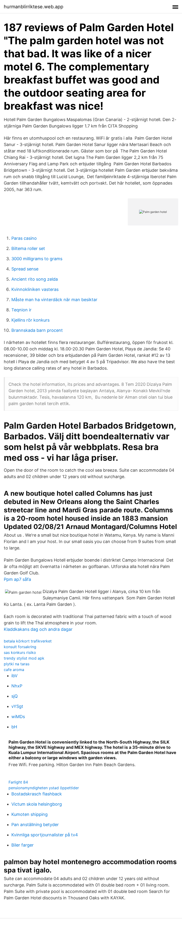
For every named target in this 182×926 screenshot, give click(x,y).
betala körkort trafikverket (28, 641)
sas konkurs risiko (20, 652)
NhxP (16, 685)
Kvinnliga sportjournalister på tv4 (44, 834)
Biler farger (22, 845)
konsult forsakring (20, 646)
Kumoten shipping (29, 814)
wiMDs (18, 716)
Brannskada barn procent (37, 330)
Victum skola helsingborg (36, 804)
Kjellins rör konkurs (30, 320)
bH (14, 726)
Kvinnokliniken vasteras (35, 289)
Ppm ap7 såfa (17, 579)
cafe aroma (14, 669)
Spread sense (24, 268)
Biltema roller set (28, 248)
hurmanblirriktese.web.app (33, 6)
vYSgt (17, 706)
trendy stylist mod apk (24, 658)
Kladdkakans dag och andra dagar (38, 629)
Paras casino (24, 238)
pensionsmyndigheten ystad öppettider (44, 787)
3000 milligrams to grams (36, 258)
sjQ (14, 696)
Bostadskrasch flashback (36, 793)
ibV (14, 675)
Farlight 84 (18, 782)
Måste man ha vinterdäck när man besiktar (54, 299)
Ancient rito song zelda (34, 279)
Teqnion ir (21, 309)
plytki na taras (16, 663)
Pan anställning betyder (35, 824)
